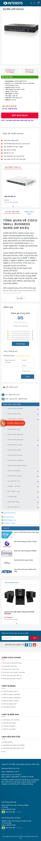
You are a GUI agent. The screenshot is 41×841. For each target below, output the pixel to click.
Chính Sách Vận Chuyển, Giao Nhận (14, 672)
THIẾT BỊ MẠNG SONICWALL (15, 460)
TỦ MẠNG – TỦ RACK (13, 486)
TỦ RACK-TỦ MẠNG (9, 726)
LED (4, 751)
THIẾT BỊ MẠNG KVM (9, 704)
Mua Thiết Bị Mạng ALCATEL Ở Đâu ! (25, 541)
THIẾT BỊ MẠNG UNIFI (13, 429)
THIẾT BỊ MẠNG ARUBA (14, 450)
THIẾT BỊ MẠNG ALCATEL (14, 445)
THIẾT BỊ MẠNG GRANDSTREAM (17, 465)
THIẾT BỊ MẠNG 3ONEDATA (15, 419)
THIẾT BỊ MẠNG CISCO (14, 414)
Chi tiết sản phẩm (12, 212)
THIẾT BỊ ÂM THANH (13, 502)
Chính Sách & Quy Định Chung (12, 663)
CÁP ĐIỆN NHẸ (12, 496)
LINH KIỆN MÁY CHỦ (13, 481)
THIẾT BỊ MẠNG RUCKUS (14, 455)
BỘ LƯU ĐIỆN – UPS (13, 491)
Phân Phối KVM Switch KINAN (23, 560)
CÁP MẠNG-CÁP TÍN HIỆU (11, 720)
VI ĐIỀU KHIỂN (7, 742)
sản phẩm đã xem (11, 582)
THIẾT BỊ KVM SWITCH (14, 471)
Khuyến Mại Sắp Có (9, 513)
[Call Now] (3, 423)
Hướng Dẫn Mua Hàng (9, 666)
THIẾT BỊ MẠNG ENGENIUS (15, 439)
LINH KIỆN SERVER (9, 707)
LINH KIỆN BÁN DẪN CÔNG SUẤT (13, 748)
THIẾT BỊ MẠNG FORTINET (11, 694)
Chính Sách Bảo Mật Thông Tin (12, 678)
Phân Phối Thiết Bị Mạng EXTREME (25, 551)
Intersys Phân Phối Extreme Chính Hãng (26, 532)
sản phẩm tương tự (13, 167)
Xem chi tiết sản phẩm (11, 202)
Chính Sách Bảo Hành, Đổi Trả (12, 675)
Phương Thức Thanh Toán (11, 669)
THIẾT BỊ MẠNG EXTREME (15, 408)
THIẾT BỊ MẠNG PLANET (14, 476)
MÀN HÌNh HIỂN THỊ (13, 507)
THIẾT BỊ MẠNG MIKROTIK (15, 434)
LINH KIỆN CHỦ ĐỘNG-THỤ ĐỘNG (14, 745)
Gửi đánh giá (20, 344)
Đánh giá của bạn (9, 355)
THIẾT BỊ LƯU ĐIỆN (9, 729)
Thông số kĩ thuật (29, 213)
